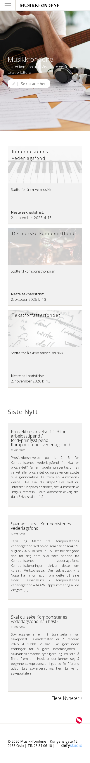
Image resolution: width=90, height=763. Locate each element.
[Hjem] (48, 5)
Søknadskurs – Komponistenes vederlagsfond (41, 526)
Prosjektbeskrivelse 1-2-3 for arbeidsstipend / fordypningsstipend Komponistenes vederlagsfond (40, 438)
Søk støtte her (33, 83)
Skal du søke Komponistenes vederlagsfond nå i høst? (39, 619)
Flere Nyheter (66, 698)
